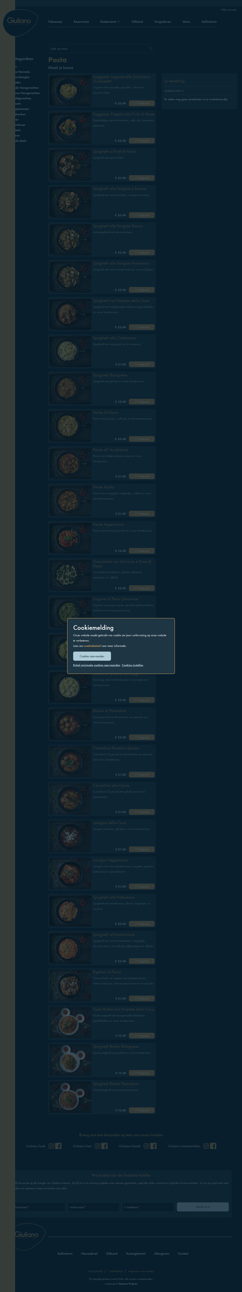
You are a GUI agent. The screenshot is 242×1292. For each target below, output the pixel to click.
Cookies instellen (132, 665)
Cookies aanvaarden (92, 656)
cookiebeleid (92, 646)
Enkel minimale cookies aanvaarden (96, 665)
